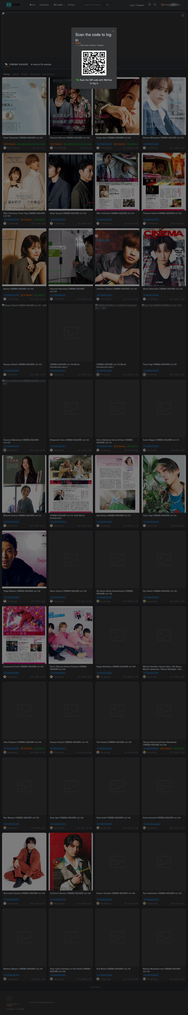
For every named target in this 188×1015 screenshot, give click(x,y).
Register (100, 45)
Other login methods (88, 45)
